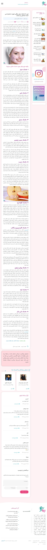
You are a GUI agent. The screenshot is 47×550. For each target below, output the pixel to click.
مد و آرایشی (35, 542)
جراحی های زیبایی (36, 540)
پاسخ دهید (16, 404)
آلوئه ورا (22, 205)
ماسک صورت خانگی (16, 346)
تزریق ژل (14, 31)
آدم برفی (3, 540)
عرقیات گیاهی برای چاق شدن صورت (12, 340)
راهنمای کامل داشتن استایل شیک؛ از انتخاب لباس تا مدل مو (12, 524)
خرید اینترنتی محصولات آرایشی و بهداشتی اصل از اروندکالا (12, 516)
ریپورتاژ (43, 546)
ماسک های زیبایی (18, 18)
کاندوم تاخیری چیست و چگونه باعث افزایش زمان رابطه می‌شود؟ (11, 520)
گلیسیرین (26, 230)
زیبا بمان (25, 18)
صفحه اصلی (43, 540)
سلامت (29, 540)
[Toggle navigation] (2, 3)
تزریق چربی (26, 332)
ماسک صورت (23, 346)
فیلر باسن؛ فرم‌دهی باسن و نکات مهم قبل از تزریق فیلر (12, 528)
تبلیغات (44, 544)
